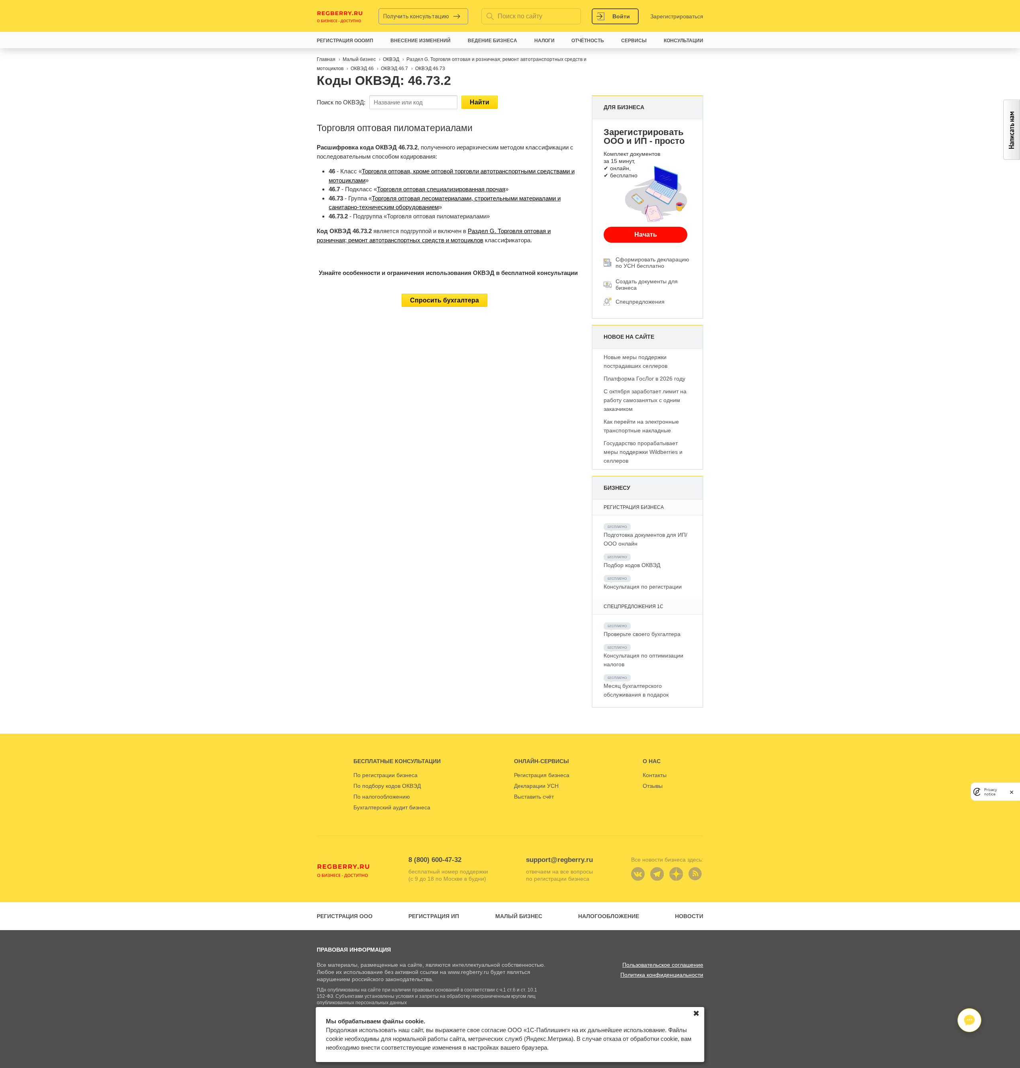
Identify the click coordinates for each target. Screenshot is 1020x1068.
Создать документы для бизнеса (647, 284)
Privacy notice (990, 791)
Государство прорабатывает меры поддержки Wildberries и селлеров (643, 452)
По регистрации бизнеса (385, 775)
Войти (621, 16)
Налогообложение (608, 916)
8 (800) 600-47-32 (434, 860)
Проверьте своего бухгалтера (642, 634)
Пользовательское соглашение (662, 965)
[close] (1011, 791)
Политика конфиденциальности (661, 975)
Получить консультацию (416, 16)
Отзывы (653, 786)
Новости (689, 916)
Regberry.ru (340, 16)
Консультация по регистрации (643, 586)
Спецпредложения (640, 301)
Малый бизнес (518, 916)
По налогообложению (381, 796)
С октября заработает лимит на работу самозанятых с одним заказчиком (645, 400)
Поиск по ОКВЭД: (341, 102)
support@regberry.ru (559, 860)
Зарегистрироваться (676, 16)
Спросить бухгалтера (444, 300)
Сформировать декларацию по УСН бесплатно (652, 262)
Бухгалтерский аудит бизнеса (391, 807)
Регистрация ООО (345, 916)
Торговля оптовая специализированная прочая (441, 189)
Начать (645, 234)
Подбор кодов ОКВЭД (632, 565)
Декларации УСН (536, 786)
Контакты (655, 775)
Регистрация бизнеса (541, 775)
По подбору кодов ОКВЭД (387, 786)
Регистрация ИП (433, 916)
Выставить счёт (534, 796)
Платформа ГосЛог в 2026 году (644, 378)
